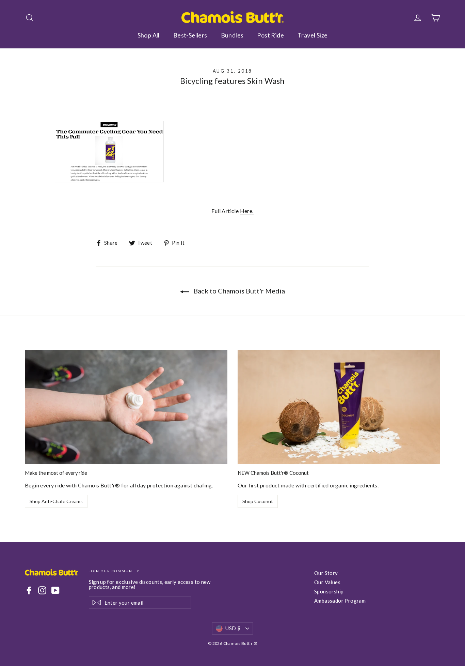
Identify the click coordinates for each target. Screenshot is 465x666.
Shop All (149, 35)
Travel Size (312, 35)
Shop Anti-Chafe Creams (56, 501)
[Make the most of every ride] (126, 407)
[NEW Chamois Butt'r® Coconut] (339, 407)
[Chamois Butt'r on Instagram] (42, 590)
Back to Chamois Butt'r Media (238, 291)
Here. (247, 211)
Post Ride (270, 35)
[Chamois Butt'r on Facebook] (29, 590)
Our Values (327, 582)
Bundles (232, 35)
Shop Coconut (257, 501)
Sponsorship (328, 591)
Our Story (326, 573)
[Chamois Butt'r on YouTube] (55, 590)
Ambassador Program (340, 600)
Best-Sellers (190, 35)
